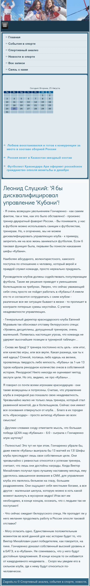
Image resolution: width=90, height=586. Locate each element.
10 (7, 102)
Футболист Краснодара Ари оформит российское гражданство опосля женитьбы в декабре (44, 168)
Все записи (16, 63)
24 (7, 109)
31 (7, 112)
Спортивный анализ (23, 50)
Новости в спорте (21, 56)
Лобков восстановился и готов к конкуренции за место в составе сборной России (43, 147)
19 (21, 105)
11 (14, 102)
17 (7, 105)
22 (42, 105)
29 (42, 109)
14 (35, 102)
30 (50, 109)
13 (28, 102)
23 (50, 105)
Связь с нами (18, 69)
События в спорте (22, 43)
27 (28, 109)
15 (42, 102)
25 (14, 109)
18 (14, 105)
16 (50, 102)
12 (21, 102)
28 (35, 109)
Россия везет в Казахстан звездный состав (40, 157)
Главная (14, 37)
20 (28, 105)
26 (21, 109)
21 (35, 105)
